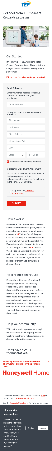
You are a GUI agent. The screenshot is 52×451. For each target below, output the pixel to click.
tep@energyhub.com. (24, 398)
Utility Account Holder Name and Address (24, 113)
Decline (31, 428)
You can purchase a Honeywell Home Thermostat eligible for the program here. (21, 363)
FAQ (43, 395)
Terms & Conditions (23, 192)
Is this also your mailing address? (25, 161)
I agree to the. (23, 192)
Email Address (14, 88)
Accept (43, 428)
